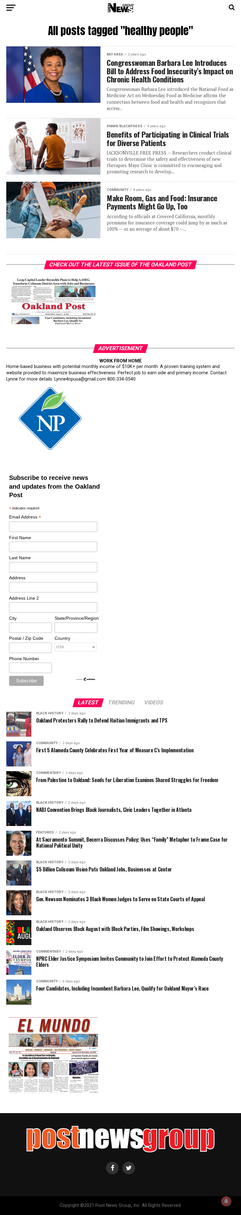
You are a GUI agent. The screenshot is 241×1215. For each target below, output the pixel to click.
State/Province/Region (76, 618)
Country (62, 638)
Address (17, 577)
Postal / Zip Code (26, 638)
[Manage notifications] (226, 1201)
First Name (20, 537)
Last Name (20, 557)
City (13, 618)
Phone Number (24, 658)
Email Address (25, 517)
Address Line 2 (24, 598)
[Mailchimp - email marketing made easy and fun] (86, 679)
